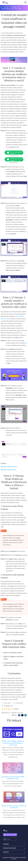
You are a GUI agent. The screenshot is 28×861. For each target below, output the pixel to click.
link (26, 343)
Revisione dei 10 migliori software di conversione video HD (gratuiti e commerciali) (13, 743)
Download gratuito (16, 152)
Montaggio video (15, 7)
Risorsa (6, 7)
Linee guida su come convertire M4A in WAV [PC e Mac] (12, 777)
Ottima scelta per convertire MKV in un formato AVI (14, 806)
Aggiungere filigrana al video (8, 469)
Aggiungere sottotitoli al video (9, 466)
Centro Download (11, 834)
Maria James (7, 703)
